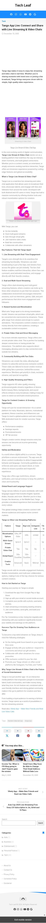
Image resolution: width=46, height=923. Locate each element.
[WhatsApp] (20, 14)
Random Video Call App (15, 721)
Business (7, 842)
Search (4, 819)
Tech (4, 21)
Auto (6, 837)
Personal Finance (10, 851)
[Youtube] (25, 14)
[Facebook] (11, 14)
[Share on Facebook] (17, 733)
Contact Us (8, 870)
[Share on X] (7, 733)
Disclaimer (8, 883)
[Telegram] (30, 14)
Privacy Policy (9, 874)
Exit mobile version (23, 920)
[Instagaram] (16, 14)
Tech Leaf (23, 5)
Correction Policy (10, 879)
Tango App (28, 721)
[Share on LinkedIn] (39, 733)
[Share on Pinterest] (28, 733)
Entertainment (9, 846)
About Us (7, 865)
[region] (23, 53)
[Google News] (34, 14)
